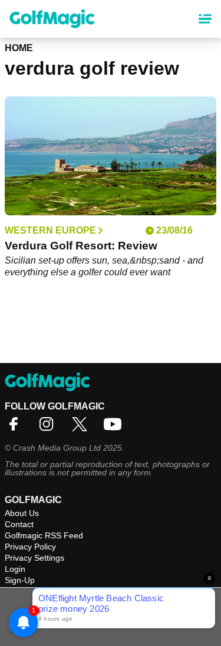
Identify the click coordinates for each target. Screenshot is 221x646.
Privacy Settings (34, 558)
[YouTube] (115, 428)
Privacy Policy (30, 546)
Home (19, 48)
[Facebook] (16, 428)
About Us (22, 513)
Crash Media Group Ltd (57, 447)
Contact (19, 524)
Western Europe (50, 230)
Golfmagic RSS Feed (44, 535)
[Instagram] (49, 428)
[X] (82, 428)
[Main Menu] (205, 18)
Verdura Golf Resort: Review (81, 245)
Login (15, 569)
